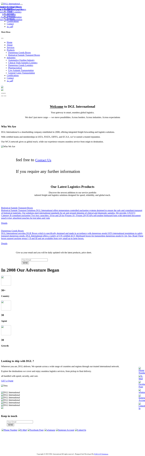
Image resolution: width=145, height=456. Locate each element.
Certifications (13, 21)
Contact (10, 24)
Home (9, 42)
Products (11, 50)
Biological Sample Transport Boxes (24, 55)
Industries (11, 57)
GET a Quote (7, 381)
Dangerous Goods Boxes (19, 52)
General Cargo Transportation (21, 73)
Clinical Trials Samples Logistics (22, 63)
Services (10, 47)
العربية (10, 26)
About (9, 45)
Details (4, 223)
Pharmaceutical (9, 14)
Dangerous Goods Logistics (20, 65)
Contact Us (43, 160)
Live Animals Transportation (21, 70)
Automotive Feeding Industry (21, 60)
